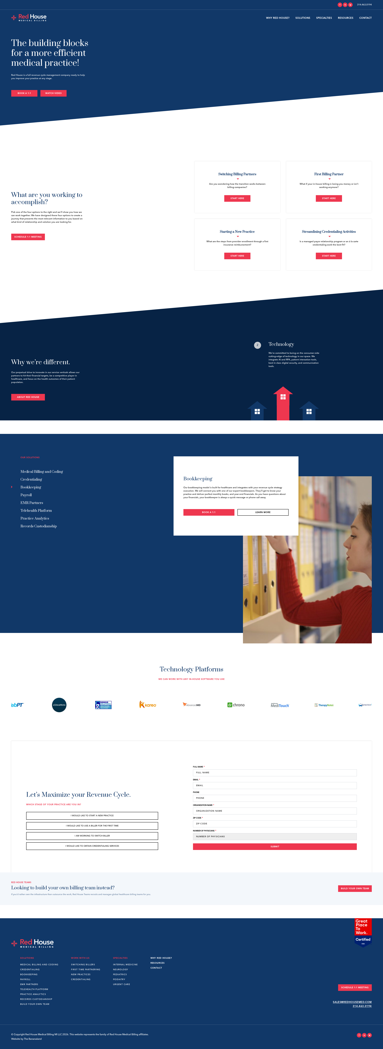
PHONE (196, 792)
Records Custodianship (36, 999)
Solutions (302, 18)
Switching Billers (83, 965)
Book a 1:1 (24, 93)
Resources (345, 18)
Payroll (25, 979)
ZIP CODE (198, 818)
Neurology (120, 970)
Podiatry (119, 979)
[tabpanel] (283, 361)
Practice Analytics (33, 994)
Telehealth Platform (34, 989)
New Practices (81, 975)
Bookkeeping (29, 975)
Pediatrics (120, 975)
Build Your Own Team (355, 889)
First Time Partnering (85, 970)
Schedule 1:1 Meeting (28, 237)
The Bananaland (33, 1039)
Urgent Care (121, 984)
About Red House (28, 397)
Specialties (324, 18)
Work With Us (80, 958)
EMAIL (196, 780)
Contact (365, 18)
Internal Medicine (125, 965)
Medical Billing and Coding (39, 965)
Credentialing (30, 970)
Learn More (262, 516)
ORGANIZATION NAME (203, 805)
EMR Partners (29, 984)
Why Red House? (277, 18)
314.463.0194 (362, 1006)
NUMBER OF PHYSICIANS (204, 831)
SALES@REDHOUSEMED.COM (352, 1002)
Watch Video (53, 93)
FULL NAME (199, 767)
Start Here (237, 198)
